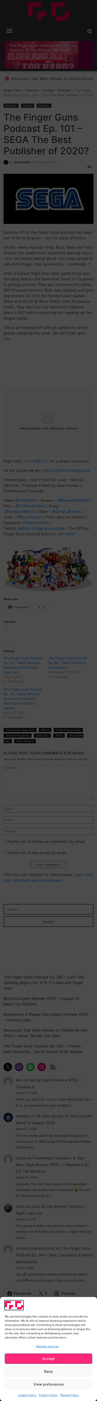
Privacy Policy (48, 1395)
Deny (48, 1371)
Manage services (47, 1346)
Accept (48, 1358)
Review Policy (69, 1395)
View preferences (48, 1384)
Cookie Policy (27, 1395)
